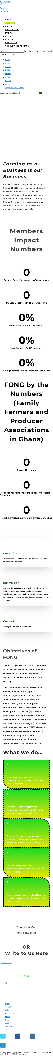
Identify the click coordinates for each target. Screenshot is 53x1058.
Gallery (8, 67)
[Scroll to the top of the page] (0, 1056)
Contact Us (9, 84)
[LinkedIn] (3, 1045)
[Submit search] (40, 93)
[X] (3, 1036)
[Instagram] (32, 1036)
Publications (10, 70)
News (7, 77)
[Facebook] (17, 1036)
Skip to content (5, 2)
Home (7, 60)
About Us (9, 63)
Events (8, 74)
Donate (8, 81)
